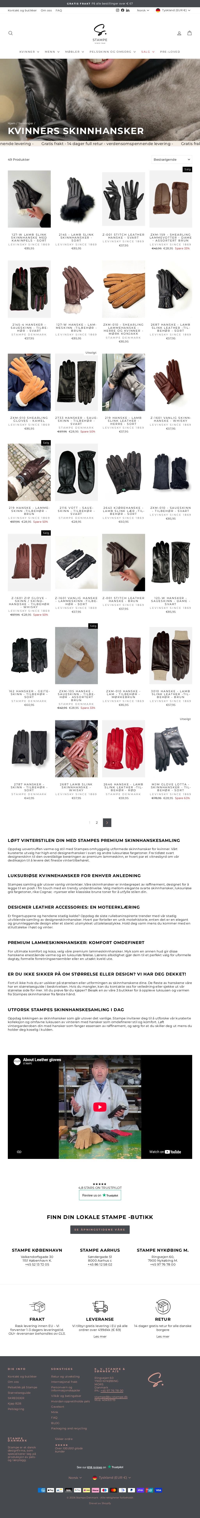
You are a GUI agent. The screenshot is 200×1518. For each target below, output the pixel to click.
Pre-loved (170, 51)
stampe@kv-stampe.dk (111, 1396)
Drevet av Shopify (100, 1503)
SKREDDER (16, 1398)
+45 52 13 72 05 (37, 1264)
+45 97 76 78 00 (163, 1264)
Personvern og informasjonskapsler (65, 1389)
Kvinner (28, 51)
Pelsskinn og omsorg (111, 51)
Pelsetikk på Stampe (22, 1387)
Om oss (46, 10)
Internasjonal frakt (64, 1381)
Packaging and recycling (69, 1428)
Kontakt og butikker (22, 10)
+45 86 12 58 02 (100, 1264)
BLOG (55, 1423)
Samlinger (25, 123)
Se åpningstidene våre (100, 1229)
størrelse (15, 990)
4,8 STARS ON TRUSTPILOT (100, 1188)
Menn (50, 51)
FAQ (59, 10)
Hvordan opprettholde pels (70, 1401)
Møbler (73, 51)
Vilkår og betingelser (66, 1395)
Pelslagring (16, 1409)
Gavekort (57, 1406)
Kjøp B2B (14, 1403)
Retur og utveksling (65, 1376)
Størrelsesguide (19, 1392)
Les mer (100, 1336)
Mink (54, 1412)
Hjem (12, 123)
